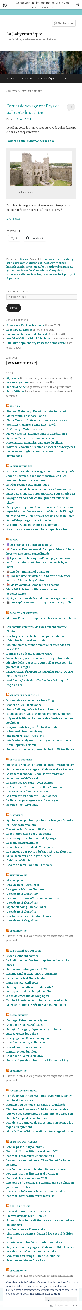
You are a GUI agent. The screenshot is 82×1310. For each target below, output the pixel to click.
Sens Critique (15, 391)
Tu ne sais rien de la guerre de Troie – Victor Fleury (40, 749)
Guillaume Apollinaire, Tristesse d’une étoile (36, 343)
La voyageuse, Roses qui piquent (28, 1038)
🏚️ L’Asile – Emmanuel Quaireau (27, 571)
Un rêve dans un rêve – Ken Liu (26, 1216)
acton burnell (52, 259)
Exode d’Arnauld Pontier (22, 956)
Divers (24, 259)
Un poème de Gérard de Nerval (26, 334)
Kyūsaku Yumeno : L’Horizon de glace (31, 438)
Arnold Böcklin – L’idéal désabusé (28, 338)
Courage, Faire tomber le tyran (26, 1020)
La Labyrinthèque (24, 33)
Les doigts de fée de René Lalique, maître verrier (38, 636)
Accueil (11, 78)
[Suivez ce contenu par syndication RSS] (7, 406)
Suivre (13, 307)
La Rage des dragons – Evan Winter (29, 782)
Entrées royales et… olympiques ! (28, 485)
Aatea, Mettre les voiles (22, 1033)
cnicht (33, 262)
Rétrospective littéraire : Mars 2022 (29, 987)
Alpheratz (12, 378)
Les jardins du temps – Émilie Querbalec (32, 727)
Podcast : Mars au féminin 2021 (26, 1178)
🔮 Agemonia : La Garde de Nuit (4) (29, 545)
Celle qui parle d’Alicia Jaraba (26, 978)
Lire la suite (14, 218)
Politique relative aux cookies (41, 1293)
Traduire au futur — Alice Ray (25, 1260)
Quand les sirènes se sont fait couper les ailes (36, 529)
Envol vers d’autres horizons (25, 325)
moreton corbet (35, 266)
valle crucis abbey (30, 274)
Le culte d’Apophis (21, 759)
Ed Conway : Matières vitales (25, 429)
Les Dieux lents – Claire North (25, 1229)
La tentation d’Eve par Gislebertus (28, 833)
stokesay (12, 274)
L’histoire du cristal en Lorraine (26, 640)
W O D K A (15, 406)
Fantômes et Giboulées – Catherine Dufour (34, 1242)
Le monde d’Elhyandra (23, 1142)
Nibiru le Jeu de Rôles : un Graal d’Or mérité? (35, 1104)
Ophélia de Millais (18, 860)
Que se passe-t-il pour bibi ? (25, 1147)
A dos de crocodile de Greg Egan (27, 996)
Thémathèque (46, 78)
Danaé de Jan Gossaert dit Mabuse (29, 829)
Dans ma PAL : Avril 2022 (22, 982)
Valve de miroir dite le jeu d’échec (28, 856)
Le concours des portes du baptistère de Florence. (39, 851)
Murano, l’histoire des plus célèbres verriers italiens (41, 618)
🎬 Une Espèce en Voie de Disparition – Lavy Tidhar (40, 602)
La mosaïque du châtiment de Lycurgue (32, 838)
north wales (54, 266)
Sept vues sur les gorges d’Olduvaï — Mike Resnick (40, 1247)
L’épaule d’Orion (20, 1206)
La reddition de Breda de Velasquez (29, 847)
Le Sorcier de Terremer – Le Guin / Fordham (34, 787)
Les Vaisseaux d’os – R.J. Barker (27, 791)
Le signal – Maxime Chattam (25, 889)
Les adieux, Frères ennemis (24, 1047)
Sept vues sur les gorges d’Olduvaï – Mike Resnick (39, 769)
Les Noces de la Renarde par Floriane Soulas (35, 1191)
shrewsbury (40, 270)
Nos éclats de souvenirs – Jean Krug (30, 700)
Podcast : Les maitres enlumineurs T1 (31, 1156)
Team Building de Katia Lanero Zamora (32, 709)
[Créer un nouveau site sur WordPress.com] (41, 4)
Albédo (14, 539)
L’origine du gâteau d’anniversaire (29, 654)
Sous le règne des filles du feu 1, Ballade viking (37, 1060)
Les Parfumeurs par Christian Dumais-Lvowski (36, 1169)
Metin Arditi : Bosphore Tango (26, 416)
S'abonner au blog (17, 291)
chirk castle (20, 262)
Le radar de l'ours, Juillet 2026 (26, 1042)
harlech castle (15, 266)
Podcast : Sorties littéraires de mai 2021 (32, 1151)
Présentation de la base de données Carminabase (39, 489)
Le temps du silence (19, 329)
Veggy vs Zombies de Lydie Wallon (29, 991)
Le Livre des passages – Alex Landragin (32, 800)
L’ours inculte (19, 1015)
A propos (27, 78)
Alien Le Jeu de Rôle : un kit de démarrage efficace (39, 1131)
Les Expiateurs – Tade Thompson (28, 1211)
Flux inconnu (18, 875)
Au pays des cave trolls (25, 695)
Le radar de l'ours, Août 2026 (25, 1025)
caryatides (17, 815)
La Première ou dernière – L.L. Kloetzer (31, 796)
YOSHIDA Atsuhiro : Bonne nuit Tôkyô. (31, 424)
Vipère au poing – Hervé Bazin (26, 907)
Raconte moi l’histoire (24, 613)
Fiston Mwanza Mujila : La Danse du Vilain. (34, 442)
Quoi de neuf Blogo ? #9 (22, 894)
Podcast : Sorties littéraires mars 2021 (31, 1196)
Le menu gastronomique (22, 843)
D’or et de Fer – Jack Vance (24, 705)
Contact (65, 78)
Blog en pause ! (16, 880)
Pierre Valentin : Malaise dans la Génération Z (36, 434)
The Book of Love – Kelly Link (25, 736)
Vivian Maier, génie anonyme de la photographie (38, 658)
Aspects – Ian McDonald (22, 778)
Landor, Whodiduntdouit (22, 1051)
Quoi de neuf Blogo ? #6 (22, 920)
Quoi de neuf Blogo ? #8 (22, 902)
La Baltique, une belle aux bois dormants (33, 525)
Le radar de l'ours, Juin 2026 (24, 1056)
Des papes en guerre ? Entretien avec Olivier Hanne (40, 507)
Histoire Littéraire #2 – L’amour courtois (32, 898)
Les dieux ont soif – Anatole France (29, 916)
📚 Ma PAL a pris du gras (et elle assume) (33, 585)
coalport (43, 262)
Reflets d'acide (16, 387)
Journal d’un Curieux (23, 1090)
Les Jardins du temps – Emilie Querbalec (33, 1256)
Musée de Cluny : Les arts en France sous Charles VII (40, 493)
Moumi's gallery (17, 382)
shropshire (56, 270)
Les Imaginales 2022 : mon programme (32, 973)
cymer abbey (58, 262)
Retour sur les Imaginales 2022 (26, 969)
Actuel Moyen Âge (21, 466)
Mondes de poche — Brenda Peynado (31, 1251)
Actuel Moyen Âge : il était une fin (28, 520)
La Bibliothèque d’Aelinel (25, 950)
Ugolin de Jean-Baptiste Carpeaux (29, 865)
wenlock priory (62, 274)
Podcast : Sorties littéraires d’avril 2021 (32, 1173)
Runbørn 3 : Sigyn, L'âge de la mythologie (33, 1029)
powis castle (24, 270)
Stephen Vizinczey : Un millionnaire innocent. (36, 411)
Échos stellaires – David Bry (24, 731)
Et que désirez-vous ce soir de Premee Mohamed (38, 714)
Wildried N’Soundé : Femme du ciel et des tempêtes (40, 447)
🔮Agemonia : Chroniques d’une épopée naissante (39, 558)
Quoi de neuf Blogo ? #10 (22, 885)
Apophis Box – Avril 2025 (22, 805)
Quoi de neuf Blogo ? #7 (22, 911)
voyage (47, 274)
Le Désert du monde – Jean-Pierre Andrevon (35, 774)
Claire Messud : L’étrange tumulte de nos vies (36, 420)
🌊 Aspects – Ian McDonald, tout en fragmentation (39, 598)
